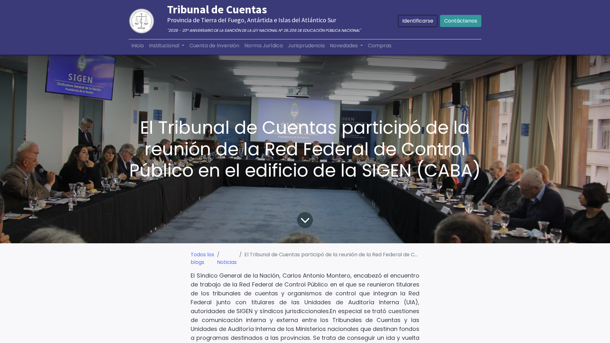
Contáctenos (460, 20)
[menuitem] (137, 45)
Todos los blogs (202, 258)
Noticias (227, 262)
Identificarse (417, 20)
